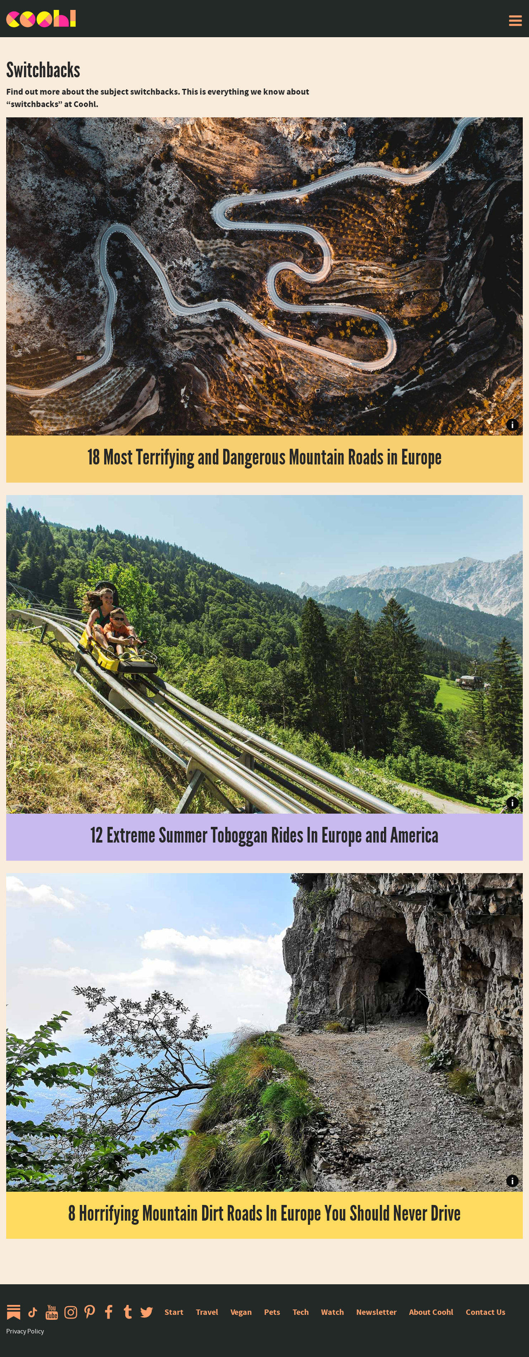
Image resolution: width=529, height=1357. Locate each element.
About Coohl (431, 1312)
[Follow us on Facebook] (110, 1312)
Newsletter (376, 1312)
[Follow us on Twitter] (148, 1312)
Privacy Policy (25, 1331)
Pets (272, 1312)
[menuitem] (515, 20)
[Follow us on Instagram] (72, 1312)
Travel (207, 1312)
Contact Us (485, 1312)
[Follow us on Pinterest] (91, 1312)
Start (173, 1312)
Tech (301, 1312)
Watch (332, 1312)
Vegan (241, 1312)
